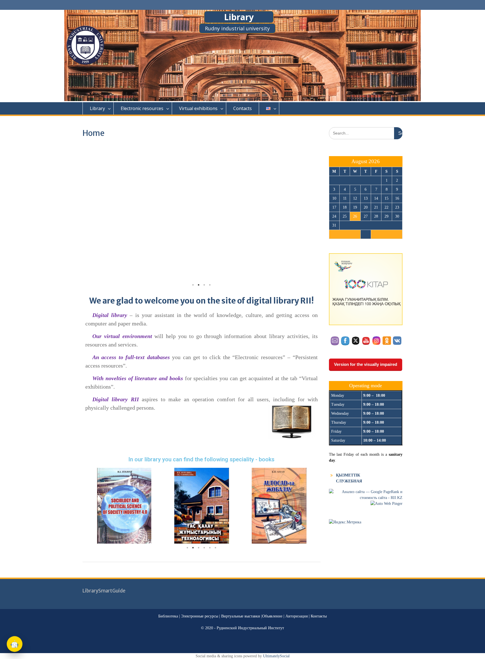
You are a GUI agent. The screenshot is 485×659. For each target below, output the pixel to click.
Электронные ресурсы (200, 616)
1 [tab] (193, 285)
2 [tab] (199, 285)
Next (309, 214)
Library (239, 17)
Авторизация (297, 616)
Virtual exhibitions (198, 108)
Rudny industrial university (237, 28)
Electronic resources (142, 108)
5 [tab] (210, 548)
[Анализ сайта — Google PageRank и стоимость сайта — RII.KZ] (366, 498)
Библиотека (168, 616)
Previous (94, 214)
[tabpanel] (124, 506)
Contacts (242, 108)
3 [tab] (204, 285)
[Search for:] (366, 133)
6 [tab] (215, 548)
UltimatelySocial (276, 656)
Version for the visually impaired (365, 364)
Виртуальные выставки (241, 616)
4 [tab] (210, 285)
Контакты (319, 616)
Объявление (272, 616)
